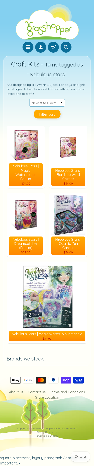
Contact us (37, 392)
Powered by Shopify (47, 435)
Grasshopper (45, 428)
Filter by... (47, 114)
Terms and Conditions (67, 392)
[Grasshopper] (47, 21)
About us (16, 392)
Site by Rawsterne (47, 432)
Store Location (47, 397)
